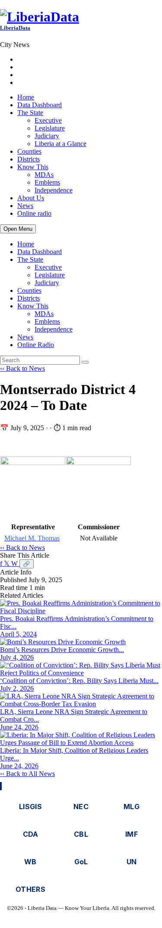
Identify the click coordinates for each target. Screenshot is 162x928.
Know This (32, 167)
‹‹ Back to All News (27, 773)
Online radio (34, 213)
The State (30, 112)
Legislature (50, 128)
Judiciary (47, 136)
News (25, 205)
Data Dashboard (39, 105)
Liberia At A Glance (44, 59)
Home (25, 97)
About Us (30, 198)
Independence (54, 190)
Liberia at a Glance (60, 143)
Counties (29, 151)
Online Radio (35, 344)
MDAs (44, 174)
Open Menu (17, 229)
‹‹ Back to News (22, 368)
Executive (48, 120)
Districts (28, 159)
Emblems (47, 182)
